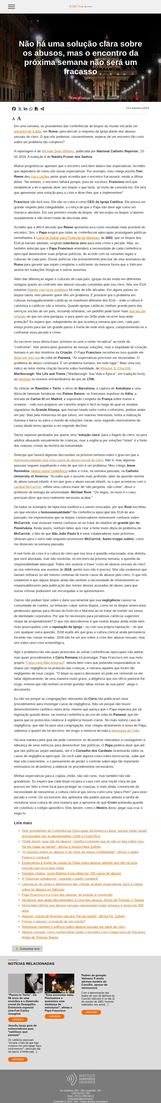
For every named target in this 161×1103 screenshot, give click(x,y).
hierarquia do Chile (125, 731)
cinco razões (40, 176)
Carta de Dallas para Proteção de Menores (67, 238)
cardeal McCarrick (27, 487)
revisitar (24, 379)
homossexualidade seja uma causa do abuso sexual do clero (58, 460)
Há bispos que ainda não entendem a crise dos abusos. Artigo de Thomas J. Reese (83, 900)
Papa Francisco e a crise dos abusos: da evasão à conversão (67, 895)
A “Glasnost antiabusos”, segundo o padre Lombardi (60, 879)
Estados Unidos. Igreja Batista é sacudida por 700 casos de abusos (71, 873)
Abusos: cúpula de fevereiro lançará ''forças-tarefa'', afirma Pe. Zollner (73, 916)
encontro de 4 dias (27, 131)
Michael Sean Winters (58, 151)
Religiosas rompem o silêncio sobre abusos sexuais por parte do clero (73, 927)
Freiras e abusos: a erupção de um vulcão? (53, 921)
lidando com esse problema (47, 290)
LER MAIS (18, 1019)
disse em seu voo (27, 358)
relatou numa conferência (49, 471)
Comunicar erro (27, 948)
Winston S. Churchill (115, 368)
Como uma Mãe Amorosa (44, 663)
